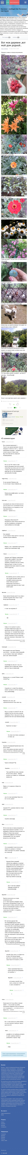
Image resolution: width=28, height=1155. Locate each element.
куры (11, 401)
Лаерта (5, 553)
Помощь (3, 1139)
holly (3, 782)
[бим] (14, 314)
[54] (14, 208)
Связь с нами (4, 1140)
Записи (2, 1122)
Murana (10, 413)
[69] (14, 337)
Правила (3, 1135)
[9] (14, 165)
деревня (17, 401)
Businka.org (3, 1150)
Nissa (3, 824)
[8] (14, 144)
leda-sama (4, 500)
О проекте (3, 1134)
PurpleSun (4, 742)
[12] (14, 186)
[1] (14, 84)
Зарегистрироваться (14, 2)
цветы (13, 401)
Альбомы (16, 37)
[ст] (14, 271)
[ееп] (14, 64)
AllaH (3, 804)
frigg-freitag (5, 478)
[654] (14, 293)
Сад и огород (4, 48)
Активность (3, 1127)
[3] (14, 105)
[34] (14, 229)
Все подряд (6, 37)
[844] (14, 385)
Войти (7, 2)
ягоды (8, 401)
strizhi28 (4, 697)
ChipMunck (4, 530)
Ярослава (4, 592)
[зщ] (14, 248)
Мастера (3, 1125)
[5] (14, 124)
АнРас (3, 673)
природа (4, 401)
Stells (3, 999)
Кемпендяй (4, 647)
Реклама (3, 1137)
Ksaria (3, 441)
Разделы (3, 1123)
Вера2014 (4, 894)
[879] (14, 362)
